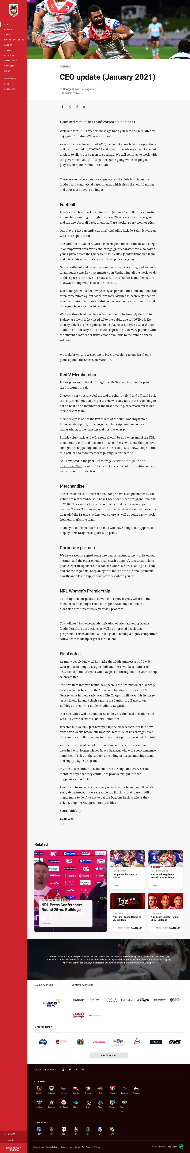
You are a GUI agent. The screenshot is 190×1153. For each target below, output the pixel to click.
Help (70, 1147)
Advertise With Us (93, 1147)
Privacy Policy (51, 1147)
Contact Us (79, 1147)
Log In (11, 1140)
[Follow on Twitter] (76, 1069)
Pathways (10, 55)
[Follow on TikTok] (63, 1069)
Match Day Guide (14, 40)
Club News (66, 67)
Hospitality (9, 88)
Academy (9, 66)
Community (11, 61)
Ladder (8, 45)
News (7, 24)
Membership (10, 78)
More (7, 71)
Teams (8, 50)
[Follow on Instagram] (83, 1069)
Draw (7, 34)
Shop (6, 83)
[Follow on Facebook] (70, 1069)
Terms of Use (38, 1147)
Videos (8, 29)
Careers (63, 1147)
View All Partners (108, 1055)
